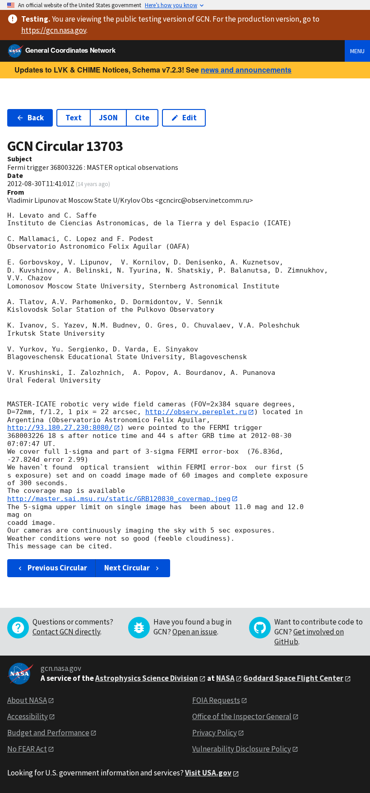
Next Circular (127, 568)
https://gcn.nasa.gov (53, 30)
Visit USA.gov (208, 773)
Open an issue (194, 632)
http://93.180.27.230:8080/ (60, 428)
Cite (142, 118)
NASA (225, 678)
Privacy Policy (214, 733)
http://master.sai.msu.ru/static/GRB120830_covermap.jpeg (119, 499)
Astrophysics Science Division (146, 678)
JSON (108, 118)
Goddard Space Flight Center (293, 678)
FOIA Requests (216, 700)
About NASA (27, 700)
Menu (357, 51)
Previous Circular (57, 568)
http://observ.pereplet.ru (196, 412)
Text (73, 118)
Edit (189, 118)
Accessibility (27, 716)
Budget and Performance (48, 733)
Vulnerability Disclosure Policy (241, 749)
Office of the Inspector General (241, 716)
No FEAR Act (27, 749)
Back (36, 118)
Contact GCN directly (66, 632)
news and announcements (246, 69)
